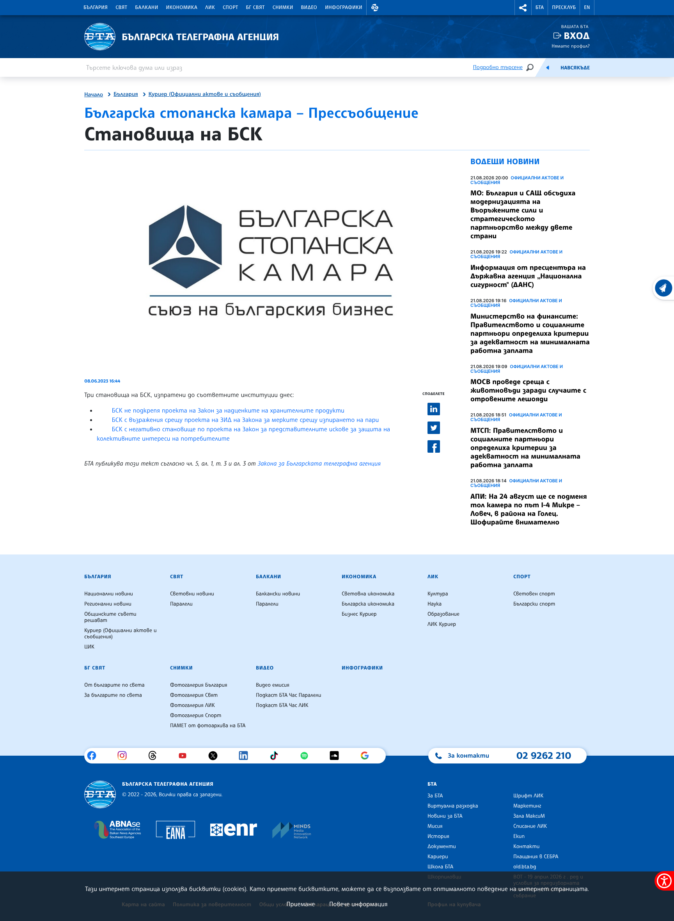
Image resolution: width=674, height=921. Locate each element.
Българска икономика (368, 604)
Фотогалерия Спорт (195, 715)
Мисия (435, 826)
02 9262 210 (543, 755)
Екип (519, 836)
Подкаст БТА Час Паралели (288, 695)
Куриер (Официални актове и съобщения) (205, 94)
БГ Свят (255, 7)
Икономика (182, 7)
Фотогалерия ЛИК (192, 705)
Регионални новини (107, 604)
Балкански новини (278, 594)
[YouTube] (185, 756)
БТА (540, 7)
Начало (93, 95)
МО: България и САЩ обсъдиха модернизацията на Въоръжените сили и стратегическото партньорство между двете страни (522, 214)
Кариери (437, 857)
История (438, 836)
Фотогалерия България (198, 685)
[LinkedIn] (246, 756)
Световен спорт (534, 594)
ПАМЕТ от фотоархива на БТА (207, 726)
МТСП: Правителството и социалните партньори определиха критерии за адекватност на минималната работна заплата (525, 447)
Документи (441, 846)
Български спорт (534, 604)
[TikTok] (276, 756)
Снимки (283, 7)
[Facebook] (94, 756)
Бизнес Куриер (359, 614)
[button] (375, 7)
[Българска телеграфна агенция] (100, 794)
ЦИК (89, 647)
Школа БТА (440, 867)
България (95, 7)
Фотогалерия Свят (194, 695)
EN (587, 7)
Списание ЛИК (530, 826)
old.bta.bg (524, 867)
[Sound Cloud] (337, 756)
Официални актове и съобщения (517, 180)
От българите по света (114, 685)
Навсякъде (575, 68)
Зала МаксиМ (529, 816)
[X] (216, 756)
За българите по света (113, 695)
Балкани (146, 7)
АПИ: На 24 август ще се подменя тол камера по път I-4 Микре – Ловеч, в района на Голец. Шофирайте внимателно (528, 509)
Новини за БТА (445, 816)
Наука (434, 604)
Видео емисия (272, 685)
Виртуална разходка (452, 806)
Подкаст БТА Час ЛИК (282, 705)
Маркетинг (527, 806)
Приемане (300, 904)
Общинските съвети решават (110, 617)
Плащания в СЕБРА (535, 857)
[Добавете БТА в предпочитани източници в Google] (367, 756)
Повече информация (358, 904)
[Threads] (155, 756)
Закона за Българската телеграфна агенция (319, 463)
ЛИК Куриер (441, 624)
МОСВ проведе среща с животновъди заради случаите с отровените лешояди (528, 390)
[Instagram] (125, 756)
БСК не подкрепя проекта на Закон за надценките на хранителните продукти (228, 410)
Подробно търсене (498, 67)
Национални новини (108, 594)
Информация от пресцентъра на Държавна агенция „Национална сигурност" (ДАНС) (528, 276)
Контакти (526, 846)
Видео (309, 7)
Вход (577, 35)
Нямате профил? (571, 46)
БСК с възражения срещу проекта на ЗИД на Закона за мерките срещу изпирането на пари (245, 419)
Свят (121, 7)
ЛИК (210, 7)
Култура (437, 594)
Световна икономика (368, 594)
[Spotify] (307, 756)
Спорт (230, 7)
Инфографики (343, 7)
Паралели (181, 604)
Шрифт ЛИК (528, 796)
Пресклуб (564, 7)
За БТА (435, 796)
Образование (443, 614)
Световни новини (192, 594)
